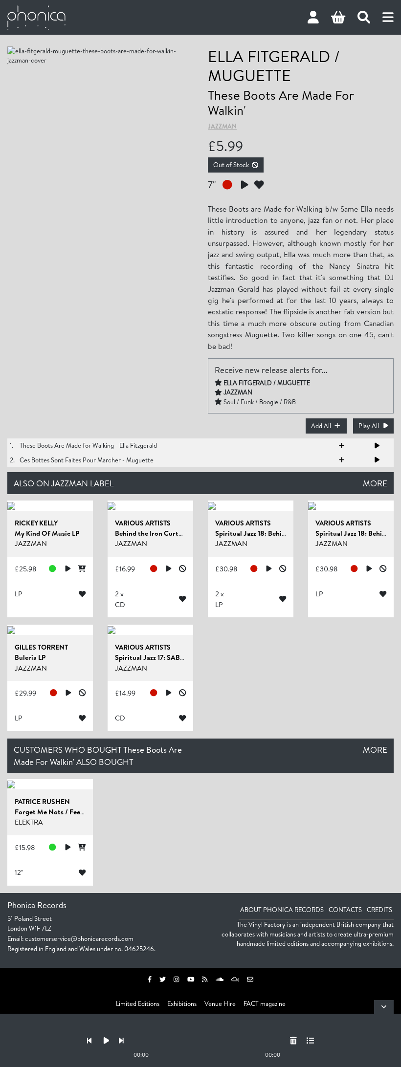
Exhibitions (182, 1003)
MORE (375, 483)
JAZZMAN (222, 126)
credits (379, 909)
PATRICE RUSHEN (42, 801)
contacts (345, 909)
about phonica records (282, 909)
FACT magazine (265, 1003)
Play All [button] (368, 425)
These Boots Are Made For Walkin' (281, 102)
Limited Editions (137, 1003)
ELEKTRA (29, 822)
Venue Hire (220, 1003)
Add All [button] (321, 425)
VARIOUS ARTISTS (143, 523)
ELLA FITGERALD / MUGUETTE (274, 65)
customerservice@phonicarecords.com (79, 938)
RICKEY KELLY (36, 523)
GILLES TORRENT (41, 647)
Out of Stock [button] (231, 164)
